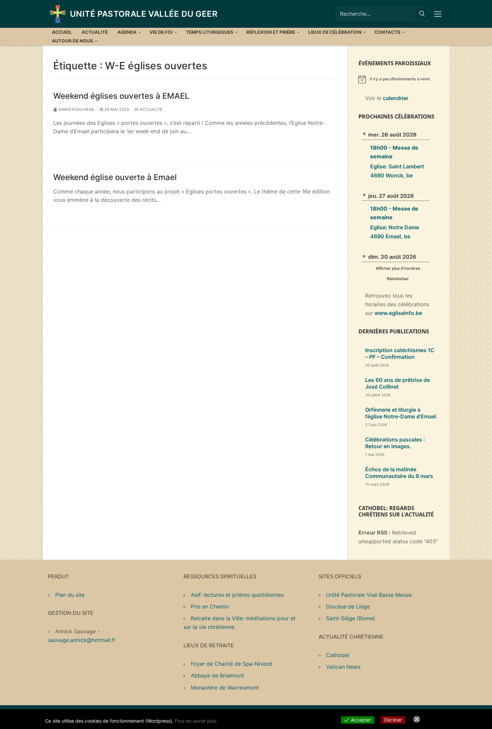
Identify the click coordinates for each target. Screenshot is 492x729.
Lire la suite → (77, 145)
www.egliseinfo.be (398, 313)
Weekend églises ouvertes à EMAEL (121, 96)
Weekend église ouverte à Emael (115, 177)
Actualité (151, 109)
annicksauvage (76, 109)
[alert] (401, 79)
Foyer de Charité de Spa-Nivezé (231, 663)
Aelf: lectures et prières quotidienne (236, 594)
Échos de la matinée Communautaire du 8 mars (399, 472)
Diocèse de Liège (348, 606)
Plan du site (70, 594)
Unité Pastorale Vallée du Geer (144, 14)
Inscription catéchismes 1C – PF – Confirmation (399, 353)
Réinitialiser (398, 278)
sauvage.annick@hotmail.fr (82, 640)
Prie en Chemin (210, 606)
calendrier (395, 98)
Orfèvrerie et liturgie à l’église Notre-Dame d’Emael (400, 413)
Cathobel (337, 655)
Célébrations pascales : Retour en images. (395, 443)
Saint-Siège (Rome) (350, 618)
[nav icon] (439, 14)
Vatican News (343, 666)
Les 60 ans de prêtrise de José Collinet (397, 383)
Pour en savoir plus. (196, 721)
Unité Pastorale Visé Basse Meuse (369, 594)
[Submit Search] (422, 14)
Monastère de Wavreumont (225, 687)
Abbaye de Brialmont (217, 675)
